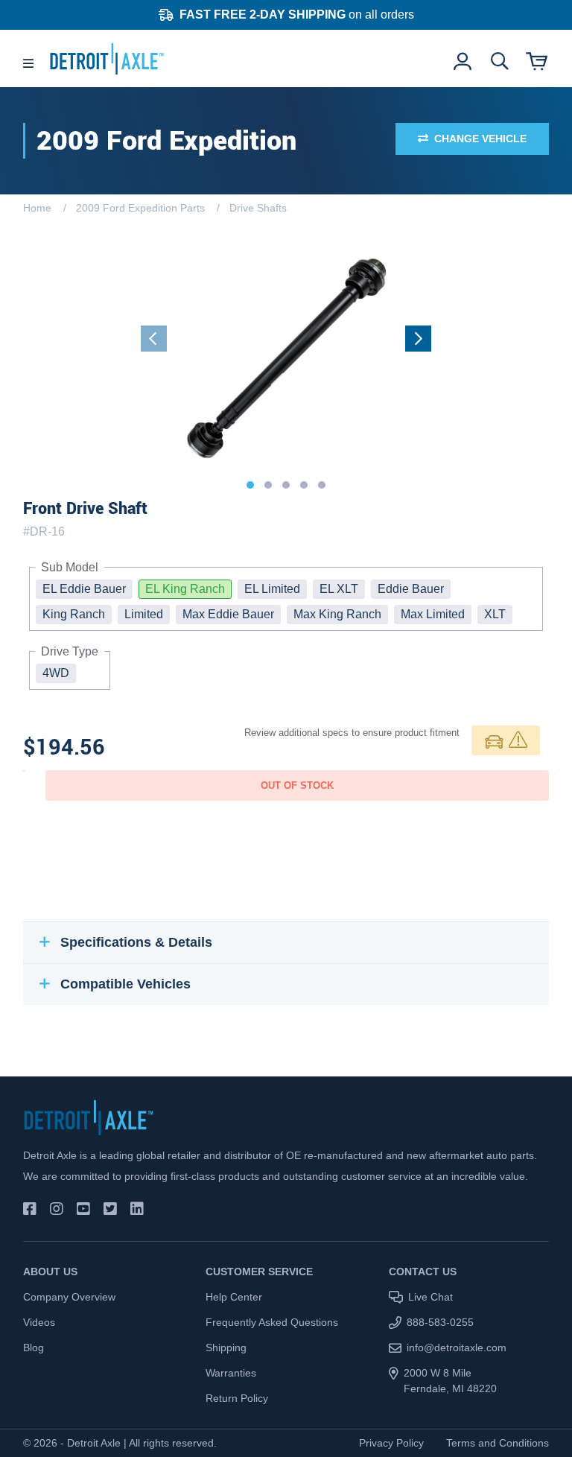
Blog (33, 1347)
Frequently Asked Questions (272, 1322)
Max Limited (433, 614)
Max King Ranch (337, 614)
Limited (143, 614)
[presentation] (154, 339)
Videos (39, 1322)
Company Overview (69, 1297)
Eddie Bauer (411, 589)
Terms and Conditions (497, 1443)
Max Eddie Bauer (228, 614)
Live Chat (430, 1297)
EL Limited (272, 589)
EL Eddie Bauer (84, 589)
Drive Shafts (258, 208)
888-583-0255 (440, 1322)
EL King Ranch (185, 589)
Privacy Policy (391, 1443)
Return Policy (237, 1398)
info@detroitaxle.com (456, 1347)
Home (37, 208)
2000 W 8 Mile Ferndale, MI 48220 (450, 1380)
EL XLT (339, 589)
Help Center (234, 1297)
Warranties (231, 1373)
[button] (250, 484)
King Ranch (73, 614)
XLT (495, 614)
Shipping (226, 1347)
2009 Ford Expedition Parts (140, 208)
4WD (55, 673)
